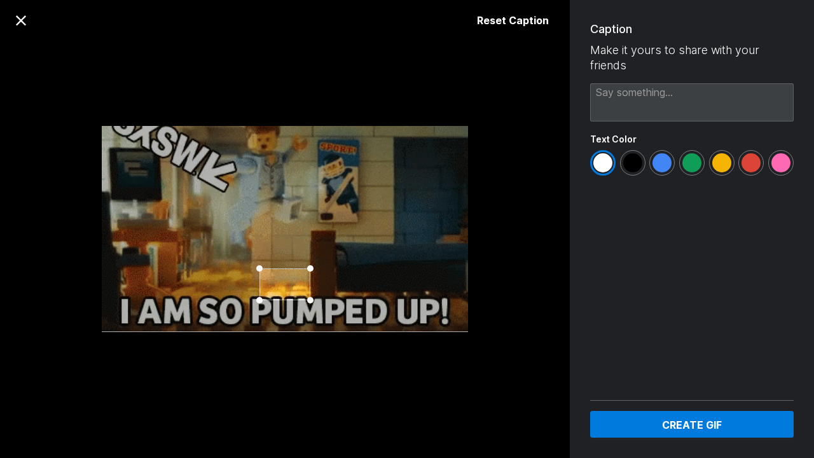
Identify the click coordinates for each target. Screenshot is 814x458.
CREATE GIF (692, 425)
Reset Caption (513, 20)
